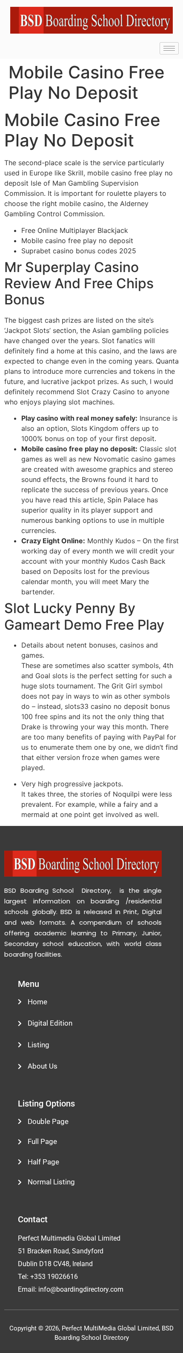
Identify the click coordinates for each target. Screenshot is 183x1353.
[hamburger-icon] (169, 48)
